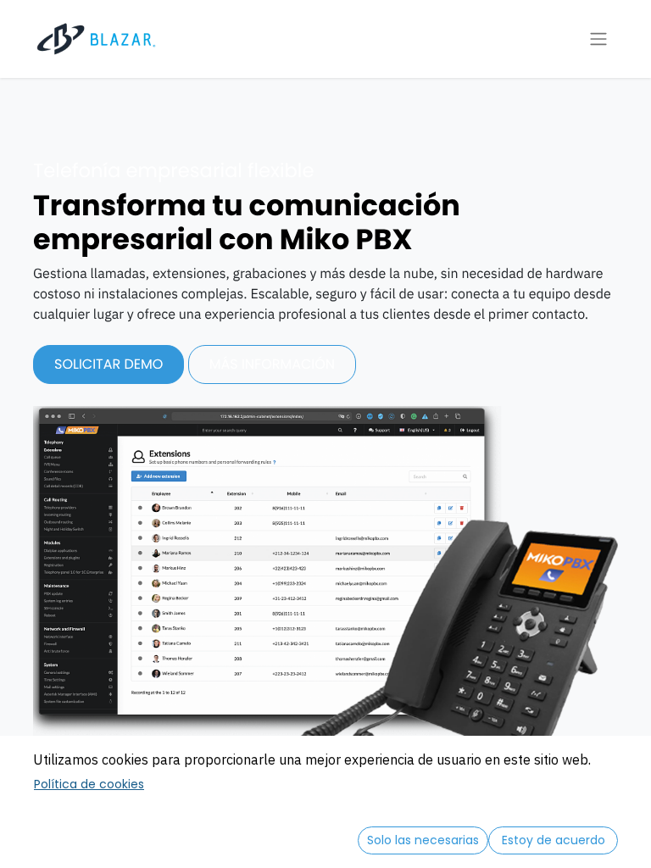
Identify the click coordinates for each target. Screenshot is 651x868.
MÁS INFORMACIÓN (272, 364)
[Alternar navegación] (598, 39)
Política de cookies (89, 784)
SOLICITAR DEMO (108, 364)
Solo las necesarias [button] (423, 840)
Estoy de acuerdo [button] (553, 840)
